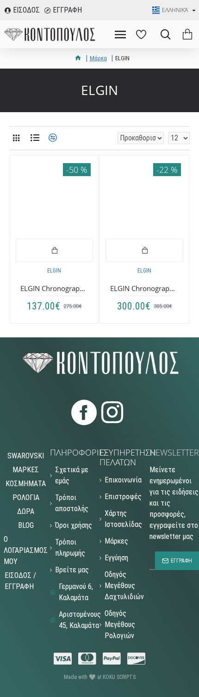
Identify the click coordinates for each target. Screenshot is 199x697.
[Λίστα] (35, 138)
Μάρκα (98, 58)
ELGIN (54, 270)
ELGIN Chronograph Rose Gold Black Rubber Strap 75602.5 (54, 288)
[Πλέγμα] (16, 138)
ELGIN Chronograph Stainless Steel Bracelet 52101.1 (144, 288)
